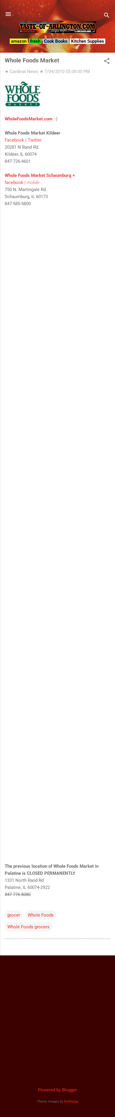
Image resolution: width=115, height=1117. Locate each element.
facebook (14, 182)
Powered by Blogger (57, 1090)
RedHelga (71, 1101)
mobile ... (35, 182)
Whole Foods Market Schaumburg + (40, 175)
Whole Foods (41, 915)
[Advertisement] (57, 1017)
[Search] (106, 16)
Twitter (35, 140)
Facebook (14, 140)
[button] (106, 61)
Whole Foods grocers (28, 927)
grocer (13, 915)
